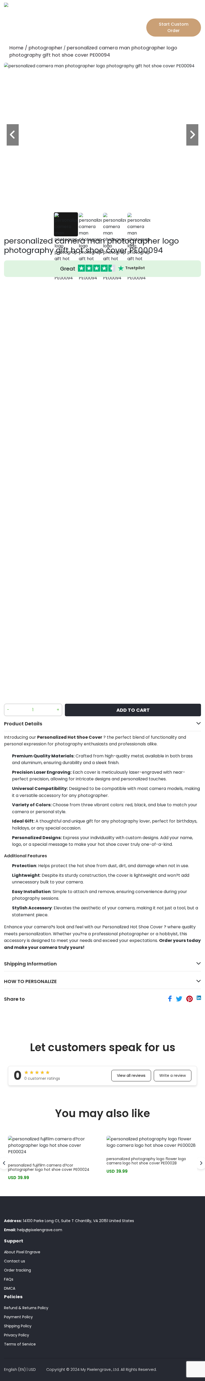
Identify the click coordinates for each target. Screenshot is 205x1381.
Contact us (14, 1261)
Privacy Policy (16, 1335)
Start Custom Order (173, 27)
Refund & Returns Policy (26, 1307)
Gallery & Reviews (93, 14)
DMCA (9, 1288)
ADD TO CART (133, 710)
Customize (60, 14)
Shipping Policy (17, 1326)
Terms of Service (20, 1344)
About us (88, 25)
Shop (42, 14)
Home (16, 47)
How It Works (126, 14)
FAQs (8, 1279)
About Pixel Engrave (22, 1252)
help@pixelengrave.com (33, 1230)
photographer (45, 47)
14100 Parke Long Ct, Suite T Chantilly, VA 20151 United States (69, 1220)
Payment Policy (18, 1317)
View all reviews (131, 1075)
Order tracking (17, 1270)
